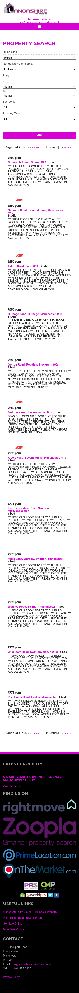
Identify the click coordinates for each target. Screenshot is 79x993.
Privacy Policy (11, 977)
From (6, 82)
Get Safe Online (12, 923)
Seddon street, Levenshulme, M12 (30, 412)
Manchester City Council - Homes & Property (30, 912)
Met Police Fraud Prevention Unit (23, 918)
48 (68, 147)
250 (71, 147)
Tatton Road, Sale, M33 (23, 266)
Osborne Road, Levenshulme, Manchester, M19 (35, 211)
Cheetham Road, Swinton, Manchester (33, 652)
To (4, 91)
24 (65, 147)
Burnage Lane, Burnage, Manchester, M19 (35, 314)
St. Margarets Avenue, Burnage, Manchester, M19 (34, 778)
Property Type (11, 113)
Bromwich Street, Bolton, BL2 (27, 162)
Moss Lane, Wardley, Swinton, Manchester (35, 559)
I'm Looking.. (10, 52)
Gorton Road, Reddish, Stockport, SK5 (33, 364)
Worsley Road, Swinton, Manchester (31, 606)
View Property (11, 786)
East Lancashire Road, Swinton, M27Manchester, (29, 509)
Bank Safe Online (13, 929)
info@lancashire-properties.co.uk (40, 22)
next (38, 147)
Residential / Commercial (18, 63)
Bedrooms (9, 101)
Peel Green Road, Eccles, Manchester (32, 697)
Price (6, 75)
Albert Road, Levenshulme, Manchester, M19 (37, 457)
